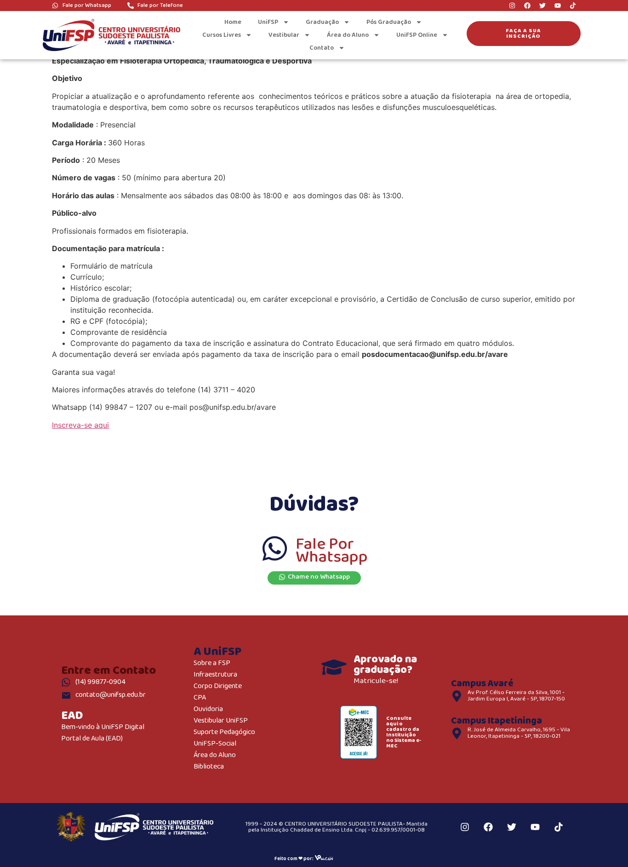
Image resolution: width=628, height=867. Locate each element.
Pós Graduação (388, 22)
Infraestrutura (215, 675)
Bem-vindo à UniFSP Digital (102, 727)
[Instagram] (512, 5)
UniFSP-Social (215, 744)
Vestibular (283, 35)
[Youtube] (557, 5)
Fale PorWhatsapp (332, 551)
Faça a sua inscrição (523, 33)
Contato (321, 48)
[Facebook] (527, 5)
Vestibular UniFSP (221, 721)
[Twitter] (542, 5)
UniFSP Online (416, 35)
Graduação (322, 22)
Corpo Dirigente (218, 686)
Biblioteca (209, 767)
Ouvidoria (208, 709)
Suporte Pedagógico (224, 732)
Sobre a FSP (212, 663)
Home (232, 22)
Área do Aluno (348, 35)
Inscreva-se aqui (80, 425)
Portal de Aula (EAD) (92, 739)
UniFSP (268, 22)
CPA (200, 698)
